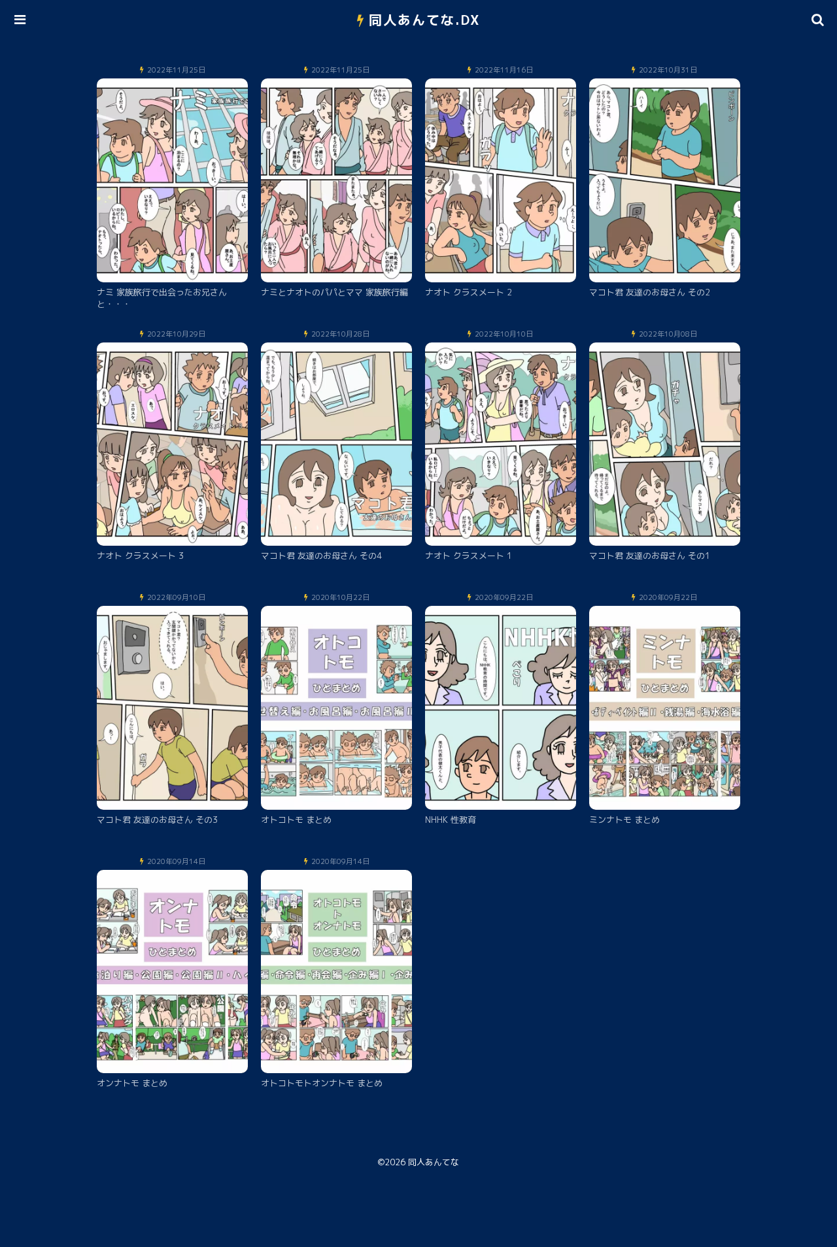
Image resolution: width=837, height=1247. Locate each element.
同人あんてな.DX (425, 19)
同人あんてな (433, 1162)
